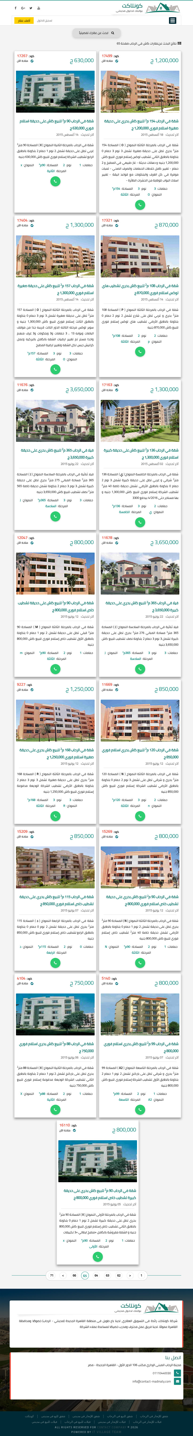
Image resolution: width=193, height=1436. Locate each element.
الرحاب (47, 1321)
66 (74, 1275)
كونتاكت (163, 1321)
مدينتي (59, 1321)
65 (85, 1275)
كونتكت (29, 1416)
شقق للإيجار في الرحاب (154, 1416)
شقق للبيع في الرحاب (120, 1416)
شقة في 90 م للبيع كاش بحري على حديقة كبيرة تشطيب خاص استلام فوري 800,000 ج (100, 1194)
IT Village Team (107, 1432)
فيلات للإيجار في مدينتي (112, 1422)
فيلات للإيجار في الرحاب (147, 1422)
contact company (112, 1427)
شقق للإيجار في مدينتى (86, 1416)
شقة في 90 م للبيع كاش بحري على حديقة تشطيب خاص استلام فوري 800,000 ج (142, 900)
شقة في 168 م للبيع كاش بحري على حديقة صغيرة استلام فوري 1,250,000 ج (57, 753)
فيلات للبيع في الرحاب (77, 1422)
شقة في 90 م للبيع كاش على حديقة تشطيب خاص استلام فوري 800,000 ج (56, 606)
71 (51, 1275)
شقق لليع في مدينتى (53, 1416)
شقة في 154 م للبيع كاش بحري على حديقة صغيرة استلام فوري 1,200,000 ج (141, 124)
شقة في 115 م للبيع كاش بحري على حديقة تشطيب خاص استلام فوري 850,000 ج (57, 900)
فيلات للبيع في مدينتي (44, 1422)
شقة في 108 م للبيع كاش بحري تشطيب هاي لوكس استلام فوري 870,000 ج (140, 289)
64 (96, 1275)
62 (119, 1275)
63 (107, 1275)
